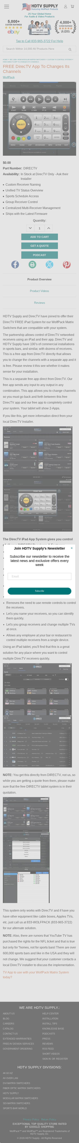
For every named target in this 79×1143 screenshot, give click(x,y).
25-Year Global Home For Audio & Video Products (40, 15)
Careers (8, 1023)
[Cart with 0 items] (72, 6)
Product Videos (39, 291)
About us (9, 1013)
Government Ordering (17, 1048)
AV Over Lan (10, 1078)
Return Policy (48, 1119)
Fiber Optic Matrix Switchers (21, 1088)
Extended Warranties (17, 1038)
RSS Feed (48, 1048)
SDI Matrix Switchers (16, 1103)
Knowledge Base (53, 1028)
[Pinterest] (67, 264)
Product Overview (39, 279)
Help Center (50, 1013)
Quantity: (39, 220)
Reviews (39, 302)
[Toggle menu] (6, 5)
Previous (71, 1123)
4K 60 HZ (8, 1073)
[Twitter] (49, 264)
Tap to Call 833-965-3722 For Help (39, 41)
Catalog (8, 1028)
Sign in (46, 1059)
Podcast (39, 255)
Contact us (10, 1033)
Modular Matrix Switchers (20, 1098)
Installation (50, 1018)
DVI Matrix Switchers (16, 1083)
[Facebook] (15, 264)
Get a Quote (39, 245)
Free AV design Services (18, 1043)
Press (46, 1038)
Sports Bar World (15, 1108)
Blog (6, 1018)
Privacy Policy (31, 1119)
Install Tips (49, 1023)
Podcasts (48, 1033)
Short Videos (51, 1054)
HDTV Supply (11, 1093)
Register (62, 1059)
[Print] (32, 264)
